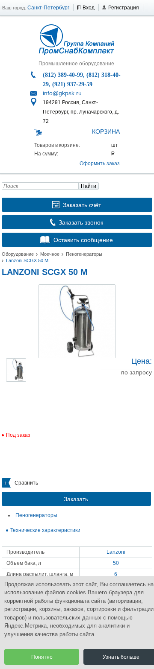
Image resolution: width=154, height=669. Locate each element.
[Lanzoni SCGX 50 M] (77, 321)
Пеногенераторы (84, 254)
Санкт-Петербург (48, 8)
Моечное (49, 254)
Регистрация (123, 8)
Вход (89, 8)
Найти (88, 186)
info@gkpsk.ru (62, 93)
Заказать (76, 499)
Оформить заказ (100, 164)
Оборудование (18, 254)
